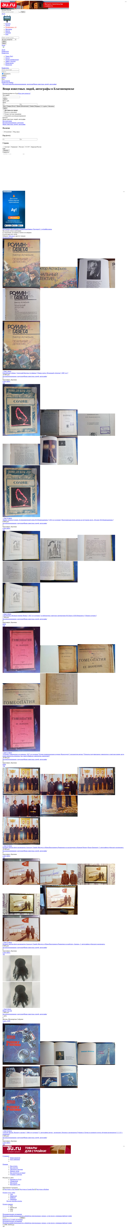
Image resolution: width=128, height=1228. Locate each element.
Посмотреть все (8, 237)
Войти (4, 77)
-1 (3, 1022)
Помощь (5, 1164)
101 (4, 383)
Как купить (13, 1166)
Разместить (5, 51)
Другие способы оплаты (14, 1201)
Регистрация (6, 81)
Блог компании (15, 1159)
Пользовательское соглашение (12, 1214)
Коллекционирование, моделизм (22, 84)
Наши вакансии (15, 1158)
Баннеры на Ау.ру (15, 1179)
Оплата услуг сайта (9, 1192)
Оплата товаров (8, 1204)
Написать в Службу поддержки (13, 1219)
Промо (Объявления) (22, 106)
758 (4, 626)
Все (4, 106)
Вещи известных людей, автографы (45, 84)
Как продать (14, 1168)
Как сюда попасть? (24, 93)
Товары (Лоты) (11, 106)
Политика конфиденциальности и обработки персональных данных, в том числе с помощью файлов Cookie (37, 1216)
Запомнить (7, 74)
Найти (4, 41)
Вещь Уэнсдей (7, 1011)
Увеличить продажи (16, 1169)
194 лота (11, 236)
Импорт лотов (14, 1171)
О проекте (6, 1156)
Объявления (14, 1181)
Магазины (51, 106)
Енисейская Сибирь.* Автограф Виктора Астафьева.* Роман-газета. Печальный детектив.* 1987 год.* (35, 373)
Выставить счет (15, 1184)
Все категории (7, 84)
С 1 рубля (44, 106)
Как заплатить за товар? (17, 1173)
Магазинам (13, 1183)
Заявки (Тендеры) (35, 106)
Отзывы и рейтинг (16, 1174)
